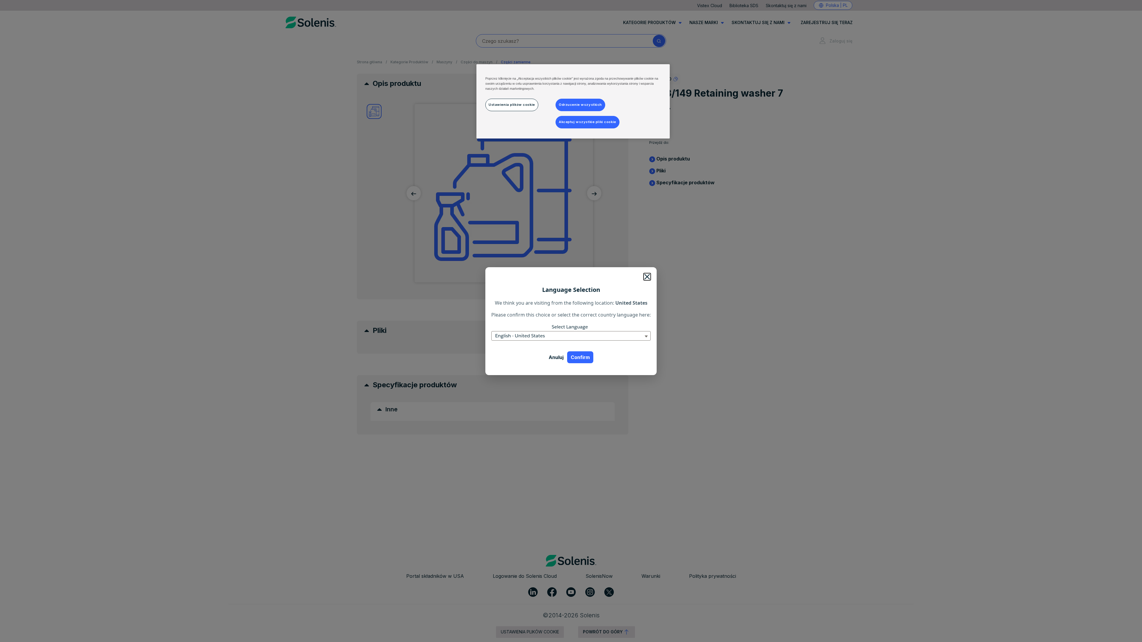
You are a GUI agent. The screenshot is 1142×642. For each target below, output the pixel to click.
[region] (573, 101)
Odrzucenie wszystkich (580, 105)
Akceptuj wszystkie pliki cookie (587, 122)
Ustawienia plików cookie (512, 105)
